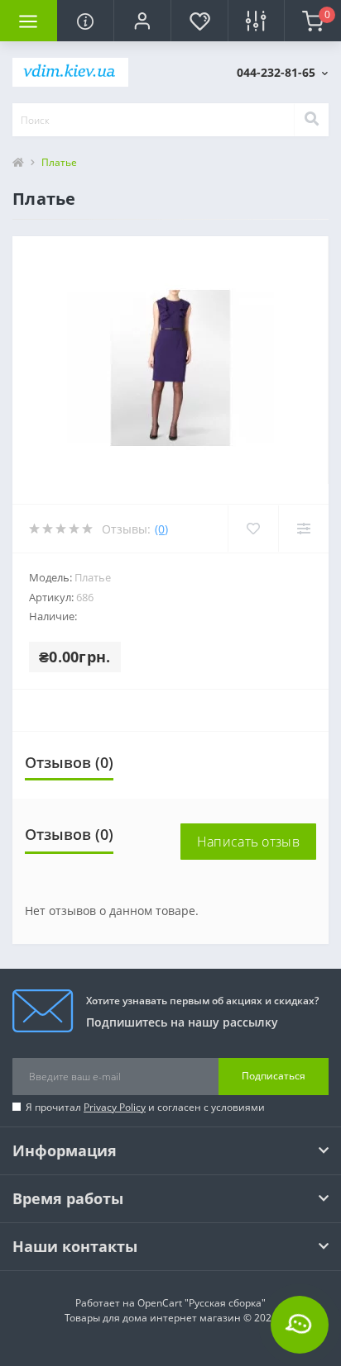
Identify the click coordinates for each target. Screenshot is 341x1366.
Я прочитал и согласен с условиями (145, 1107)
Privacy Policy (115, 1107)
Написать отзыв (248, 841)
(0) (161, 529)
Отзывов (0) (69, 762)
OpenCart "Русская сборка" (201, 1303)
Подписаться (273, 1076)
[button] (141, 20)
